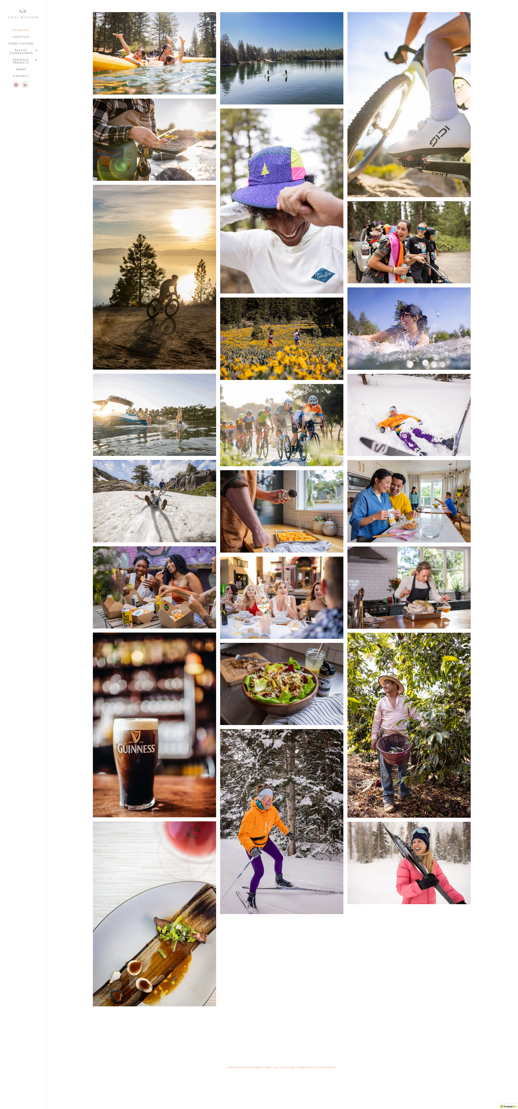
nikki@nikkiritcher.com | (250, 1067)
